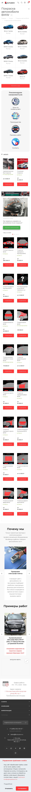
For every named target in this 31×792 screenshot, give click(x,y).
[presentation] (2, 573)
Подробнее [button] (8, 784)
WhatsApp (20, 748)
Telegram (15, 748)
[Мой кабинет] (25, 3)
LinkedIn (15, 753)
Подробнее (8, 184)
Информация (6, 710)
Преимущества (15, 122)
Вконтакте (7, 748)
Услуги (4, 701)
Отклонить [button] (9, 788)
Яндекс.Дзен (24, 748)
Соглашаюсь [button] (22, 788)
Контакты (15, 148)
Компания (5, 706)
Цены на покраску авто (15, 108)
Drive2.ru (11, 748)
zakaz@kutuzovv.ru (17, 734)
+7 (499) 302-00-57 (15, 729)
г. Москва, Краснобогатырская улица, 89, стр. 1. (16, 739)
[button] (13, 234)
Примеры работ (15, 135)
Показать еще (15, 85)
